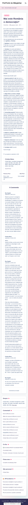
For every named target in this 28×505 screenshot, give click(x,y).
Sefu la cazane (6, 427)
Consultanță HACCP (18, 447)
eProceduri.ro (9, 478)
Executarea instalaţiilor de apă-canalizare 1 (13, 481)
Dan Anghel (8, 193)
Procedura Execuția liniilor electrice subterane (13, 489)
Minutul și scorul (10, 413)
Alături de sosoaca (7, 416)
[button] (8, 168)
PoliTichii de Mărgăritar (12, 3)
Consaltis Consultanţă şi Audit (9, 462)
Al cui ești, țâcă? (14, 438)
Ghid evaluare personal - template (10, 484)
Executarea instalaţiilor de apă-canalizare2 (12, 487)
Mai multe (14, 405)
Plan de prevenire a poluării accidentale (12, 492)
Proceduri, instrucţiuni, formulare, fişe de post (13, 453)
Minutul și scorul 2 (17, 416)
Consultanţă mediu (7, 450)
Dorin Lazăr (5, 421)
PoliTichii (7, 15)
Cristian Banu (9, 159)
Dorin (4, 413)
